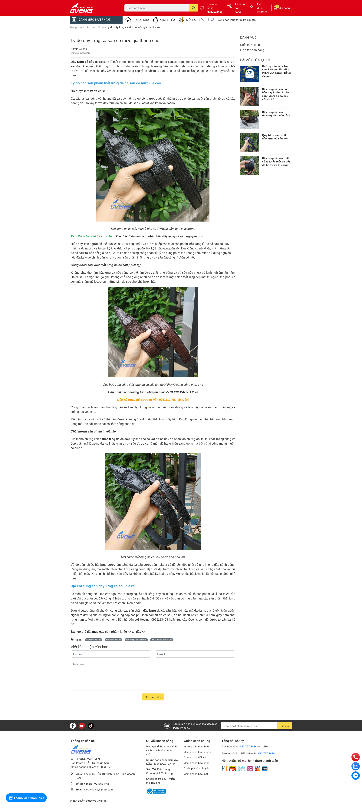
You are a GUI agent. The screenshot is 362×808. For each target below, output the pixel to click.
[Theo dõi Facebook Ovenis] (73, 725)
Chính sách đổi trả (195, 757)
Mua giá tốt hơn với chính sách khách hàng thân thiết (161, 750)
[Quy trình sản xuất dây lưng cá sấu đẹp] (249, 142)
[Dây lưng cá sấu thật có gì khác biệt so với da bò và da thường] (249, 165)
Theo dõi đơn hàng (240, 7)
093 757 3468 (248, 746)
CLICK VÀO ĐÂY (182, 392)
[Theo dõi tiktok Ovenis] (91, 725)
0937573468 (214, 11)
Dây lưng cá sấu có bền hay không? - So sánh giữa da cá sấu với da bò (275, 94)
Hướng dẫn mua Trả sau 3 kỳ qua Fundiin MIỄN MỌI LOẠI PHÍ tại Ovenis (276, 71)
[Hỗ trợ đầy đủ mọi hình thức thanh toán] (245, 768)
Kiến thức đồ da (251, 44)
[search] (193, 8)
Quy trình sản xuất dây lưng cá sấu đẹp (275, 136)
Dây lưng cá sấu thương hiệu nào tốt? (276, 113)
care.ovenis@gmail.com (98, 789)
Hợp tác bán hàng (252, 50)
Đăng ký (284, 725)
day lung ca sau (93, 640)
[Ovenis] (93, 8)
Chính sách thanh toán (197, 751)
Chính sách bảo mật (196, 773)
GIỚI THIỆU (167, 19)
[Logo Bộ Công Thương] (156, 791)
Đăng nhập (262, 11)
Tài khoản (260, 6)
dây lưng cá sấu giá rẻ (162, 640)
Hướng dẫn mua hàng (197, 746)
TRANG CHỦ (141, 19)
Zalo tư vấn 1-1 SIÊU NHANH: (248, 753)
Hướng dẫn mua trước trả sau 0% (236, 19)
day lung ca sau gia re (136, 640)
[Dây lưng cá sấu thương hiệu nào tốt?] (249, 119)
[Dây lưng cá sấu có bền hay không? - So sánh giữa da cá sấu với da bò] (249, 96)
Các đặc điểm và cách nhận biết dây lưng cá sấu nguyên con (159, 236)
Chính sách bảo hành (196, 762)
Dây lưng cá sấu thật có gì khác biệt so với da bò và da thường (276, 161)
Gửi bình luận (153, 697)
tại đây (136, 631)
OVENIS (102, 800)
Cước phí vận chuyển (196, 768)
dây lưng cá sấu (113, 640)
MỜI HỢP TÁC (195, 19)
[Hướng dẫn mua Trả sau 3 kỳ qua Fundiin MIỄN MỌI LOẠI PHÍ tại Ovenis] (249, 73)
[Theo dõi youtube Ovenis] (82, 725)
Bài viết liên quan (255, 60)
